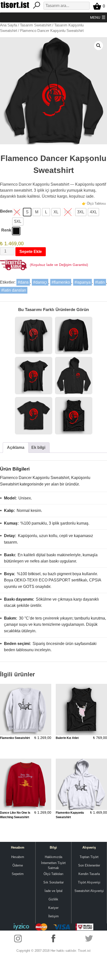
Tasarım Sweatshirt (35, 25)
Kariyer (53, 908)
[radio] (27, 212)
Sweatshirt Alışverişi (89, 891)
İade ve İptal (53, 891)
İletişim (53, 916)
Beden (6, 211)
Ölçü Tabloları (53, 874)
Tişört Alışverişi (89, 882)
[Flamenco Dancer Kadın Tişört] (33, 375)
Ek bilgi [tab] (38, 447)
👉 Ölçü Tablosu (94, 203)
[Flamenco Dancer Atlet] (73, 415)
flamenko (62, 282)
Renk (6, 230)
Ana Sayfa (8, 25)
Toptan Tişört (89, 857)
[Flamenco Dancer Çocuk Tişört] (33, 415)
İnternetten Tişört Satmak (53, 866)
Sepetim (18, 874)
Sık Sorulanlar (53, 882)
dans (24, 282)
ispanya (84, 282)
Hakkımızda (53, 857)
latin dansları (14, 290)
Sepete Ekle (30, 251)
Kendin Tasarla (89, 874)
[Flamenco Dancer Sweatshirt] (73, 335)
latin (101, 282)
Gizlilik (53, 899)
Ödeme (17, 865)
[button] (95, 17)
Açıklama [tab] (15, 447)
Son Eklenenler (89, 865)
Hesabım (17, 857)
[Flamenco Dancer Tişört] (33, 335)
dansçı (41, 282)
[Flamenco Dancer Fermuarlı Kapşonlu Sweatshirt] (73, 375)
